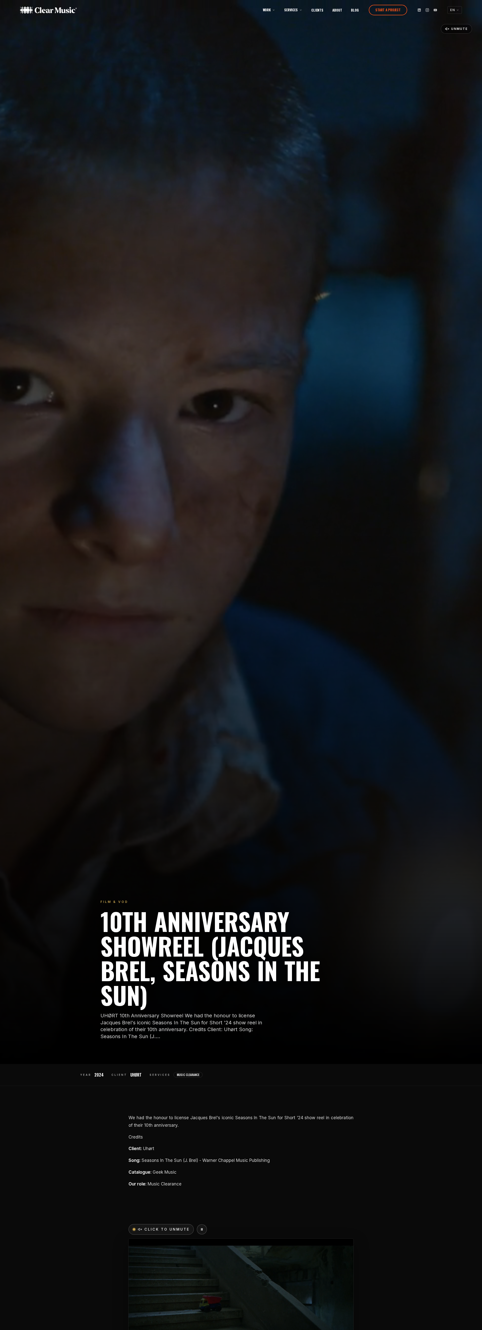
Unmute (459, 29)
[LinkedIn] (419, 10)
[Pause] (202, 1229)
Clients (317, 10)
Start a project (388, 9)
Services (291, 10)
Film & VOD (114, 902)
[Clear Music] (55, 10)
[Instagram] (427, 10)
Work (267, 10)
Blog (354, 10)
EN (452, 10)
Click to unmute (167, 1229)
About (337, 10)
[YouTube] (435, 10)
